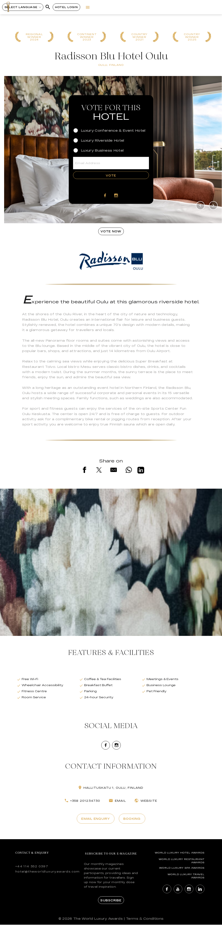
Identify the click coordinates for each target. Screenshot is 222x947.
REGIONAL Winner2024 (34, 37)
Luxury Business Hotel (102, 150)
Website (148, 800)
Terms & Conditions (144, 918)
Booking (132, 818)
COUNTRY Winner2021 (139, 37)
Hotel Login (66, 7)
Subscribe (110, 900)
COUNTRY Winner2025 (192, 37)
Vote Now (111, 231)
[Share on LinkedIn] (140, 471)
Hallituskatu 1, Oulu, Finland (113, 787)
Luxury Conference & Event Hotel (113, 130)
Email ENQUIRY (95, 818)
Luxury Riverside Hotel (102, 140)
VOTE (111, 175)
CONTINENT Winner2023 (87, 37)
